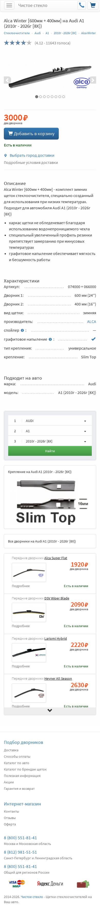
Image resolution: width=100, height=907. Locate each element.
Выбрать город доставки (31, 155)
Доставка (11, 750)
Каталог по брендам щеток (25, 769)
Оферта (10, 824)
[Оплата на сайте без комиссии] (16, 881)
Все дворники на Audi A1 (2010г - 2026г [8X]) (42, 541)
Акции (9, 782)
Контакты (11, 811)
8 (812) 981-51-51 (20, 852)
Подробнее (21, 586)
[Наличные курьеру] (83, 881)
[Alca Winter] (50, 76)
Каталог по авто (16, 763)
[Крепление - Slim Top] (50, 499)
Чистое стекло (32, 5)
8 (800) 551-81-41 (20, 838)
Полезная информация (22, 775)
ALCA (91, 321)
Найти (50, 451)
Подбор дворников (23, 742)
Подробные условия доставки (31, 162)
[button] (11, 76)
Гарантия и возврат (19, 788)
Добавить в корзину (33, 133)
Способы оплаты (17, 756)
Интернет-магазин (22, 804)
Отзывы (10, 817)
